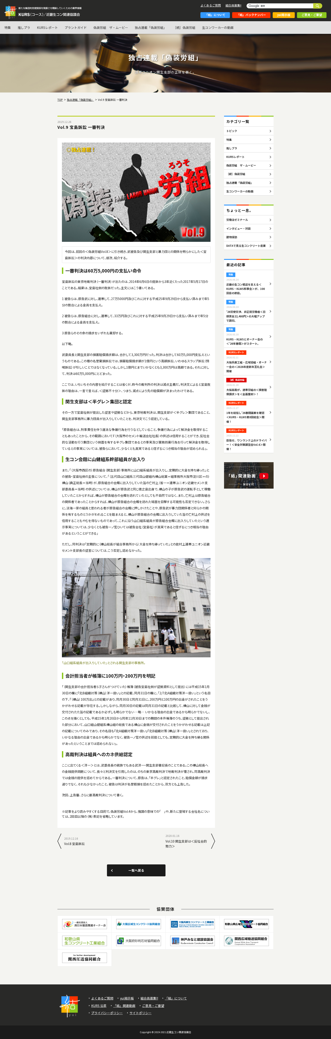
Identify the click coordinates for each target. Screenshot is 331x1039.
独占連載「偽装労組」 (150, 27)
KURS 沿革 (99, 1005)
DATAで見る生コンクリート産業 (246, 245)
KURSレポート (47, 27)
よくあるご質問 (210, 5)
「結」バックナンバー (251, 15)
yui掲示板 (283, 15)
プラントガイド (76, 27)
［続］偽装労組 (184, 27)
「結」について (215, 15)
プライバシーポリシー (107, 1013)
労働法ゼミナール (237, 220)
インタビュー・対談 (238, 228)
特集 (8, 27)
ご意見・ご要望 (312, 15)
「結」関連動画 (124, 1005)
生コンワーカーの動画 (218, 27)
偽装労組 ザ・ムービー (110, 27)
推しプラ (24, 27)
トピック (231, 131)
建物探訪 (231, 237)
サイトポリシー (140, 1013)
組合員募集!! (233, 5)
